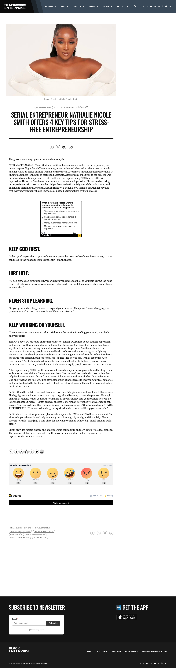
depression (15, 534)
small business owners (20, 528)
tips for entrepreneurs (34, 534)
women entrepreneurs (20, 531)
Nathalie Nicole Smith (44, 531)
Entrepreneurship (44, 107)
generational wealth (19, 538)
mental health (40, 538)
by (65, 107)
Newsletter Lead (42, 528)
